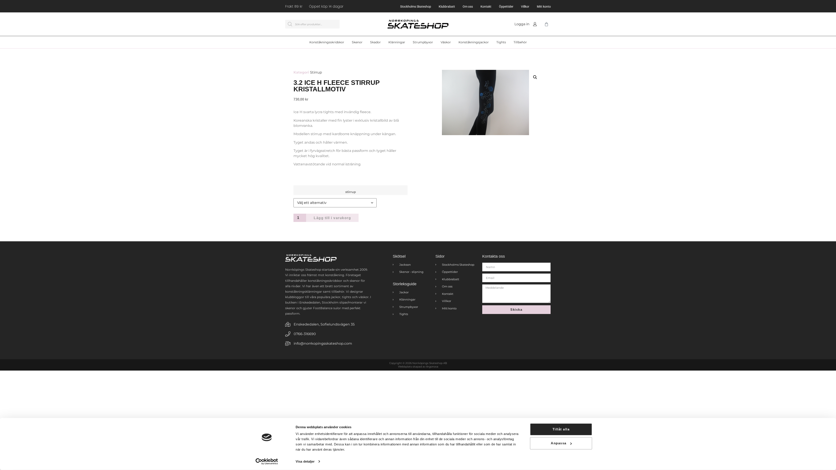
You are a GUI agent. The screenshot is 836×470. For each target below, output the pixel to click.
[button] (535, 77)
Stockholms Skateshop (415, 6)
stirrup (350, 191)
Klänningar (396, 42)
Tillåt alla (561, 429)
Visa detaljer (305, 461)
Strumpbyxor (423, 42)
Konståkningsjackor (473, 42)
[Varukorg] (545, 24)
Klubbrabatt (447, 6)
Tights (501, 42)
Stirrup (316, 72)
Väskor (446, 42)
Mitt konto (544, 6)
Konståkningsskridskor (326, 42)
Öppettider (506, 6)
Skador (375, 42)
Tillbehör (520, 42)
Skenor (357, 42)
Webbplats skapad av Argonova (418, 366)
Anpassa (558, 443)
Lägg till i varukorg (332, 218)
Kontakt (485, 6)
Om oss (468, 6)
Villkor (525, 6)
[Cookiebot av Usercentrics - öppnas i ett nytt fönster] (267, 461)
